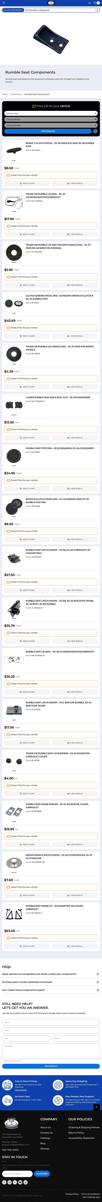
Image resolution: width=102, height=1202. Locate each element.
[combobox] (62, 10)
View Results (48, 131)
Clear (95, 131)
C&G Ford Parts (16, 1195)
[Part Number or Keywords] (97, 10)
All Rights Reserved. (33, 1195)
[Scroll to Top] (97, 1107)
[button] (13, 10)
